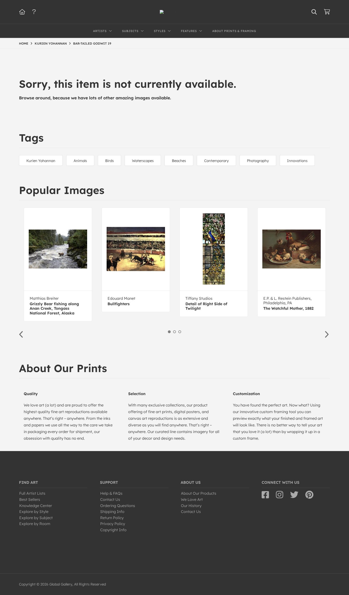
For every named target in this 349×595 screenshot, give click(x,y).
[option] (58, 264)
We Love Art (192, 499)
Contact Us (110, 499)
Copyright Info (113, 529)
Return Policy (112, 517)
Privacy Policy (112, 523)
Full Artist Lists (32, 493)
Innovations (297, 160)
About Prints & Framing (234, 31)
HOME (23, 43)
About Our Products (198, 493)
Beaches (179, 160)
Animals (80, 160)
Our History (191, 505)
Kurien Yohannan (40, 160)
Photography (258, 160)
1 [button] (169, 331)
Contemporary (216, 160)
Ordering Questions (117, 505)
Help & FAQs (111, 493)
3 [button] (179, 331)
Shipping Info (112, 511)
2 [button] (174, 331)
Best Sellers (29, 499)
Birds (109, 160)
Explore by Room (34, 523)
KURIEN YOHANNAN (51, 43)
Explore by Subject (36, 517)
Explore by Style (33, 511)
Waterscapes (143, 160)
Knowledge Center (35, 505)
